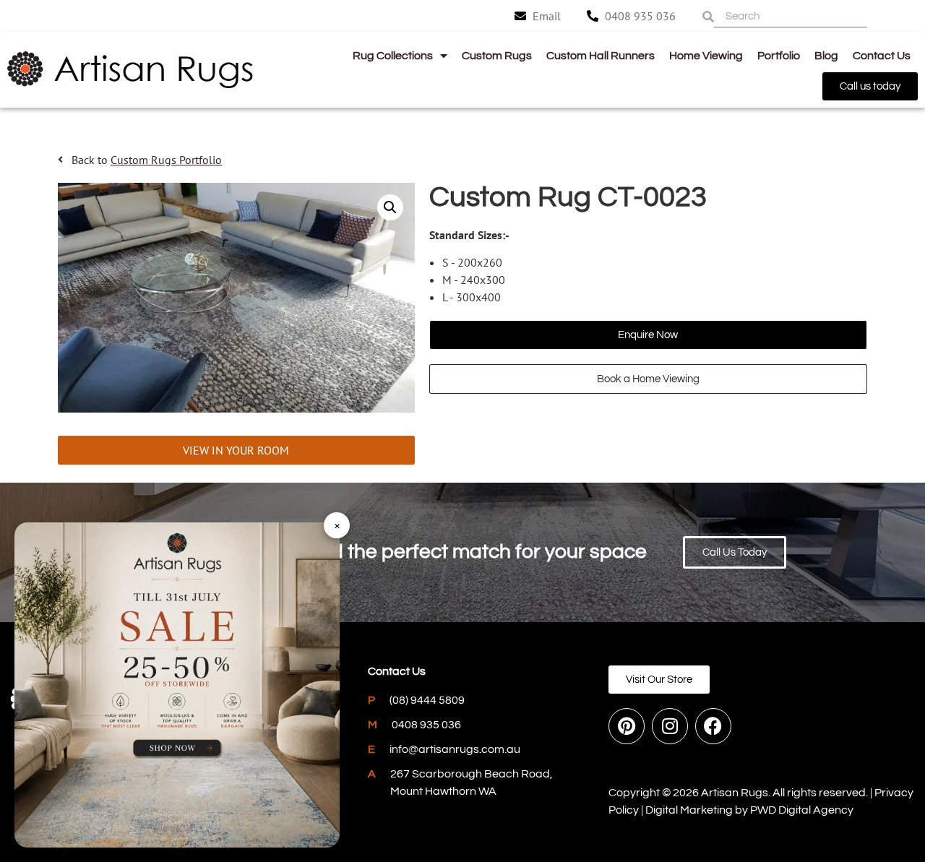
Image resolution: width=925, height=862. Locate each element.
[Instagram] (670, 726)
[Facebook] (713, 726)
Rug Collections (393, 55)
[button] (390, 207)
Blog (826, 55)
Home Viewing (706, 55)
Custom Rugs (497, 55)
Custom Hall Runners (600, 55)
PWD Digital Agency (801, 810)
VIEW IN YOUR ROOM (236, 450)
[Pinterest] (626, 726)
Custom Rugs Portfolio (166, 159)
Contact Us (882, 55)
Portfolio (778, 55)
